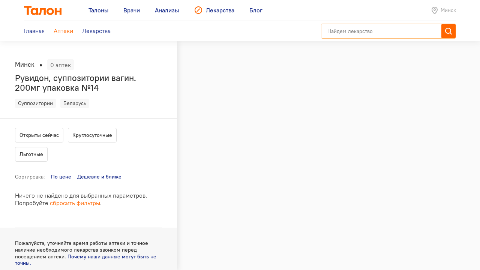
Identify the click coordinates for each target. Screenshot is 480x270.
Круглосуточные (92, 135)
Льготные (31, 154)
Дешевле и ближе (99, 176)
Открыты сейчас (39, 135)
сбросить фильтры (75, 203)
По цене (61, 176)
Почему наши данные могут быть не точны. (85, 260)
